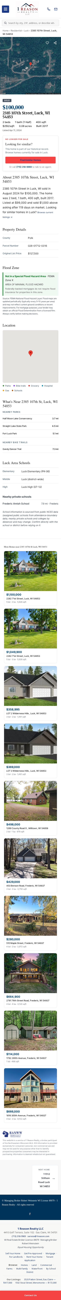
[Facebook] (30, 1214)
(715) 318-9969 (24, 167)
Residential (16, 30)
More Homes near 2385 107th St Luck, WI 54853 (25, 546)
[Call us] (48, 9)
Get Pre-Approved (33, 1253)
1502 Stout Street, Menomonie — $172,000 (35, 1282)
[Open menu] (5, 9)
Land (34, 1265)
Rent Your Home (34, 1256)
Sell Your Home (12, 1253)
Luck (26, 30)
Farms (10, 1268)
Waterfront (37, 1268)
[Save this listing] (47, 43)
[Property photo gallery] (30, 66)
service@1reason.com (38, 1236)
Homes (24, 1265)
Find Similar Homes (30, 160)
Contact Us (30, 1295)
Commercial (46, 1265)
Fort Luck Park (10, 433)
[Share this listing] (55, 43)
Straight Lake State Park (15, 426)
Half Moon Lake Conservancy (17, 418)
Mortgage (50, 1253)
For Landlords (16, 1256)
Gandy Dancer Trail (12, 449)
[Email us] (56, 9)
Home (6, 30)
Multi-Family (22, 1268)
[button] (30, 353)
